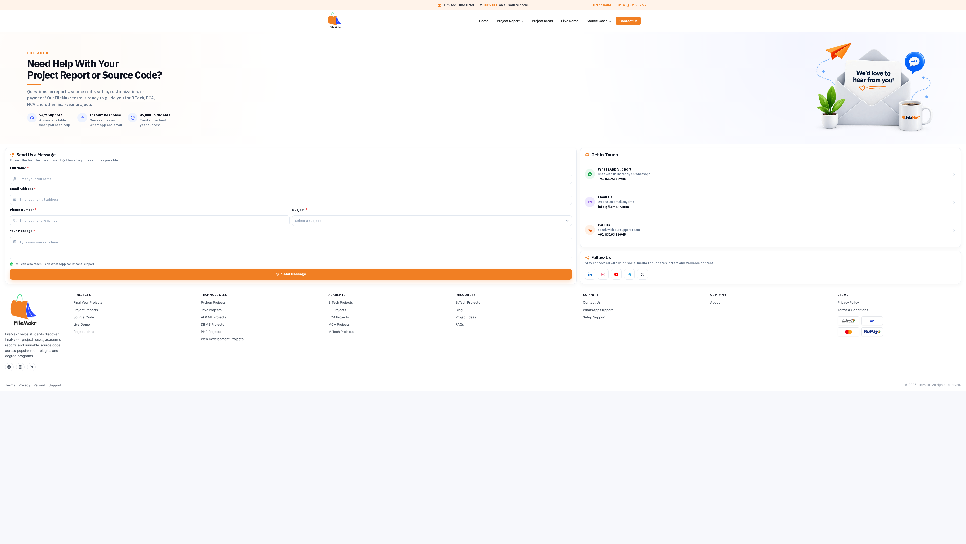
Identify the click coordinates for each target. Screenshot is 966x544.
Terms (10, 385)
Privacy (24, 385)
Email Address (23, 189)
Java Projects (211, 310)
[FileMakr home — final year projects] (35, 310)
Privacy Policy (848, 302)
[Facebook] (9, 367)
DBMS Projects (212, 324)
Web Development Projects (222, 339)
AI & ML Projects (213, 317)
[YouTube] (616, 274)
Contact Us (628, 21)
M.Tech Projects (341, 332)
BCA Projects (338, 317)
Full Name (19, 168)
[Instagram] (603, 274)
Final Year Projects (88, 302)
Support (55, 385)
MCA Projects (339, 324)
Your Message (22, 231)
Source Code (597, 21)
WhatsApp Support (598, 310)
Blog (459, 310)
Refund (39, 385)
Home (484, 21)
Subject (300, 210)
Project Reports (85, 310)
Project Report (508, 21)
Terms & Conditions (853, 310)
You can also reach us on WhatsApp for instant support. (55, 264)
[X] (642, 274)
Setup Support (594, 317)
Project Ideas (542, 21)
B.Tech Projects (340, 302)
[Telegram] (629, 274)
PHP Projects (211, 332)
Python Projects (213, 302)
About (715, 302)
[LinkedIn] (590, 274)
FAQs (460, 324)
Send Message (293, 274)
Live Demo (569, 21)
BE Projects (337, 310)
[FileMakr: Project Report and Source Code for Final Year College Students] (352, 21)
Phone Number (23, 210)
